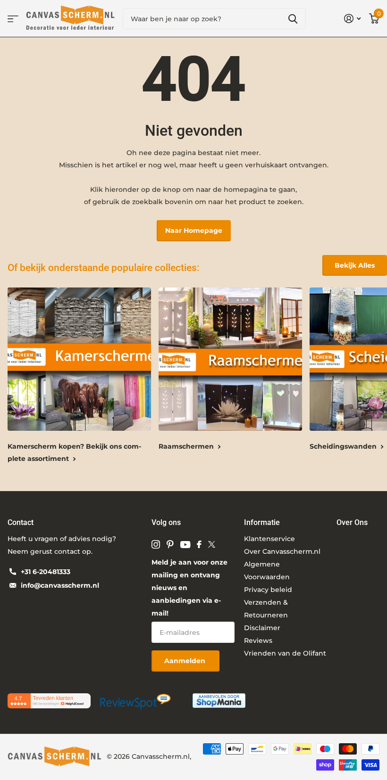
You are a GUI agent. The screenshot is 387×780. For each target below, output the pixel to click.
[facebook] (199, 544)
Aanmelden (185, 661)
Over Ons (352, 522)
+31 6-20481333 (45, 571)
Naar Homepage (193, 230)
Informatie (262, 522)
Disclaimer (262, 628)
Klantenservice (269, 538)
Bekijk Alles (355, 265)
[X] (211, 544)
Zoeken (293, 18)
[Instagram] (155, 544)
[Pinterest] (170, 544)
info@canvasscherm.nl (60, 585)
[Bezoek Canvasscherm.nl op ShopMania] (219, 700)
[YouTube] (185, 544)
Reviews (258, 640)
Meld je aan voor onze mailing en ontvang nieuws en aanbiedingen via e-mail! (189, 587)
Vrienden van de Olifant (285, 653)
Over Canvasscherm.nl (282, 551)
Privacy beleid (268, 589)
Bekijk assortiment (13, 19)
